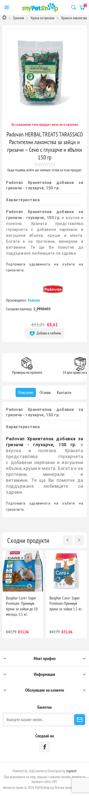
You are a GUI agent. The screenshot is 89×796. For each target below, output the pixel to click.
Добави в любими (48, 333)
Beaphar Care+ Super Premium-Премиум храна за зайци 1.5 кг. (65, 603)
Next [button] (79, 540)
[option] (22, 594)
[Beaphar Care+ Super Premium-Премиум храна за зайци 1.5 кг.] (66, 571)
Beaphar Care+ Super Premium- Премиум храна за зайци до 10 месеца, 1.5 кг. (22, 606)
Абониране (79, 719)
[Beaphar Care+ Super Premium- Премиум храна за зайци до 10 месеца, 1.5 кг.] (22, 571)
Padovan (34, 300)
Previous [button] (68, 540)
